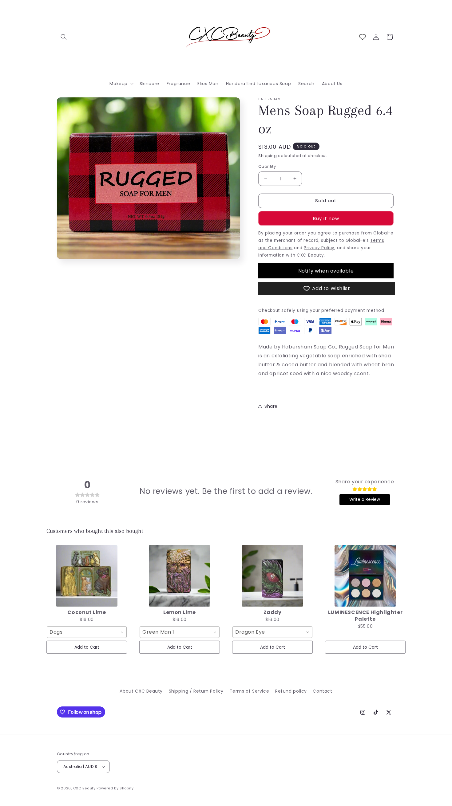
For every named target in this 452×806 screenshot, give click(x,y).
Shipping (267, 155)
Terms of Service (249, 691)
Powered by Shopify (115, 788)
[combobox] (87, 632)
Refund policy (291, 691)
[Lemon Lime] (180, 576)
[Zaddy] (272, 576)
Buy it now (326, 218)
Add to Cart (86, 647)
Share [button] (271, 406)
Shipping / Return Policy (196, 691)
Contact (322, 691)
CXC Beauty (84, 788)
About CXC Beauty (141, 691)
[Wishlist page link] (362, 36)
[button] (63, 37)
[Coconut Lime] (87, 576)
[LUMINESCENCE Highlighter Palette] (365, 576)
